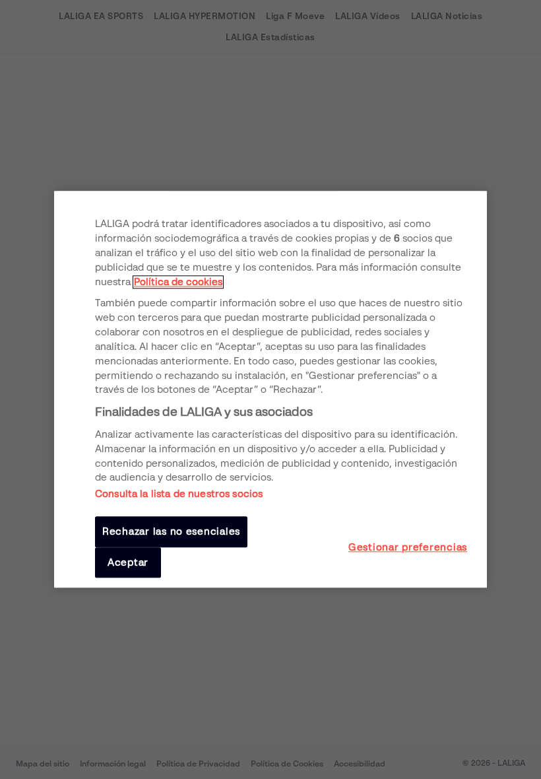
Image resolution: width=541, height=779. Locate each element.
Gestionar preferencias (407, 547)
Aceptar (128, 562)
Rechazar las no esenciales (171, 532)
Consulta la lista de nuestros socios (179, 494)
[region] (270, 389)
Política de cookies (178, 282)
